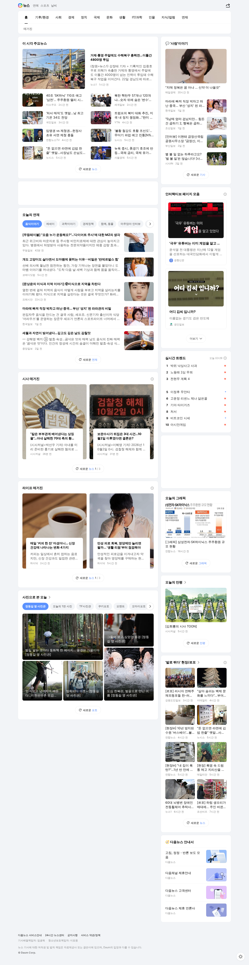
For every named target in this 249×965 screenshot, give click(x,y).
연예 (36, 5)
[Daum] (20, 5)
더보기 (194, 338)
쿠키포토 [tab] (103, 606)
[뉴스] (26, 5)
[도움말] (152, 379)
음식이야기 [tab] (32, 224)
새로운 (90, 169)
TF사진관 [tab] (85, 606)
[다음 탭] (150, 224)
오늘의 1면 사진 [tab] (62, 606)
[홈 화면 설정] (241, 957)
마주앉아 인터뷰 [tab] (131, 224)
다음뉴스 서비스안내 (30, 935)
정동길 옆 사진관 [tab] (35, 606)
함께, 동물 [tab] (107, 224)
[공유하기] (227, 5)
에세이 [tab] (50, 224)
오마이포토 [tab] (139, 606)
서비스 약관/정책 (90, 935)
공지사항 (72, 935)
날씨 (54, 5)
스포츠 (44, 5)
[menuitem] (26, 17)
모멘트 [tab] (120, 606)
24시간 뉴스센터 (54, 935)
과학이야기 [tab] (68, 224)
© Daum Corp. (27, 952)
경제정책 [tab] (88, 224)
